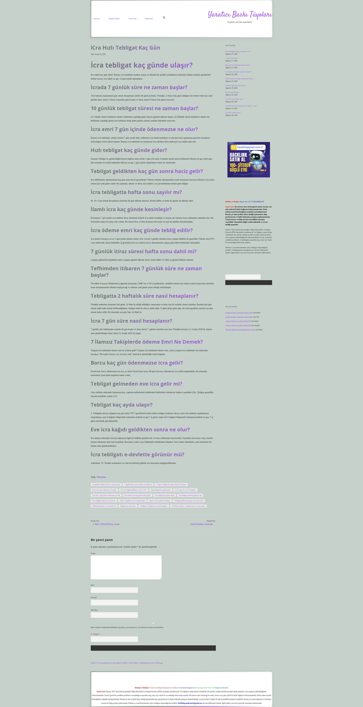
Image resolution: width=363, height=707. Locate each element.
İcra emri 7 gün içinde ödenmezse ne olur (106, 495)
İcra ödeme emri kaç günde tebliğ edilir (137, 495)
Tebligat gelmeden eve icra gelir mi (104, 506)
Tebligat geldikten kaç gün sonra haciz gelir (189, 501)
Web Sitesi (94, 610)
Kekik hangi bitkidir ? (232, 92)
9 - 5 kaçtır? (95, 634)
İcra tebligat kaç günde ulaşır (164, 495)
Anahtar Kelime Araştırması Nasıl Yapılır (239, 313)
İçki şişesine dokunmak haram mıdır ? (238, 65)
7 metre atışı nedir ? (231, 58)
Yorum (93, 553)
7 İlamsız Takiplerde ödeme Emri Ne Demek (171, 485)
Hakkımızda (149, 19)
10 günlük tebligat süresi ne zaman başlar (106, 485)
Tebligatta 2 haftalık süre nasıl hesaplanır (153, 506)
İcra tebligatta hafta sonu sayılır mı (103, 501)
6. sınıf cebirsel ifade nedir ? (234, 99)
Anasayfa (96, 19)
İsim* (93, 585)
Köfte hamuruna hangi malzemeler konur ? (239, 79)
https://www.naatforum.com (103, 663)
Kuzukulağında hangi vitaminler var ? (237, 51)
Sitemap (159, 663)
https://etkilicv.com (124, 663)
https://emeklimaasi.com (144, 663)
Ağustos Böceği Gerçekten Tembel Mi (238, 321)
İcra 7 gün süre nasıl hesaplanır (185, 490)
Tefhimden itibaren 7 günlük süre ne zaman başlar (188, 506)
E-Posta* (94, 598)
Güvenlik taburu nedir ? (233, 113)
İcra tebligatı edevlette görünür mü (190, 495)
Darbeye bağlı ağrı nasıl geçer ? (235, 85)
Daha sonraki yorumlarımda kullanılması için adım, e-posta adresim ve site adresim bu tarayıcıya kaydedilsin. (127, 627)
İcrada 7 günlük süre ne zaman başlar (132, 501)
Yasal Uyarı (132, 19)
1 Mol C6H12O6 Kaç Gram (106, 524)
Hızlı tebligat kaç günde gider (161, 490)
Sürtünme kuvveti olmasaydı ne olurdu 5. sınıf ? (241, 106)
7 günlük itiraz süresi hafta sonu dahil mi (138, 485)
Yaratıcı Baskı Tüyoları (240, 15)
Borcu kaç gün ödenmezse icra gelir (104, 490)
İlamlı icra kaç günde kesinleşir (159, 501)
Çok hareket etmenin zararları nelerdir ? (238, 72)
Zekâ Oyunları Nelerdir (201, 524)
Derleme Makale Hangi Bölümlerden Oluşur (240, 330)
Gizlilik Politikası (114, 19)
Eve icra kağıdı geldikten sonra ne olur (133, 490)
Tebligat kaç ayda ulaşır (128, 506)
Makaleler (101, 477)
